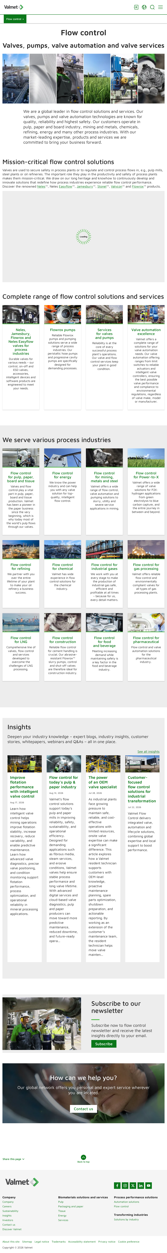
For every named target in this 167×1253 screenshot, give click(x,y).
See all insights (148, 751)
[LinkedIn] (140, 1185)
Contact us (83, 1108)
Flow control (121, 1206)
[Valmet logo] (67, 7)
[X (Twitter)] (133, 1185)
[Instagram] (125, 1185)
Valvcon (116, 186)
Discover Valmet (12, 1229)
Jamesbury (85, 186)
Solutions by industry (126, 1219)
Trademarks (59, 1241)
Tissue (62, 1210)
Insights (6, 1215)
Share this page (12, 1159)
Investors (7, 1220)
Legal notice (42, 1241)
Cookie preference (128, 1241)
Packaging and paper (70, 1206)
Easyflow (65, 186)
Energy (62, 1215)
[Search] (152, 7)
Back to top (83, 1161)
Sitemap (27, 1241)
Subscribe (104, 1043)
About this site (11, 1241)
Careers (6, 1206)
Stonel (101, 186)
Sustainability (10, 1210)
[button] (15, 19)
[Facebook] (117, 1185)
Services (63, 1220)
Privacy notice (106, 1241)
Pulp (60, 1201)
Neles (41, 186)
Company (8, 1201)
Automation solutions (126, 1201)
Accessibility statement (82, 1241)
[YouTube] (148, 1185)
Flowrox (138, 186)
